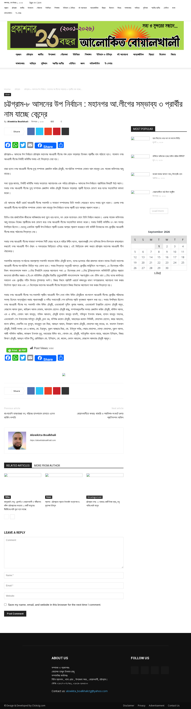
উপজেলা (30, 7)
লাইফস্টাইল (8, 13)
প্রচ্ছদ (6, 7)
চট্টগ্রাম (14, 7)
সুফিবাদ (145, 7)
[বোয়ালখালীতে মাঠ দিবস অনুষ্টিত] (140, 196)
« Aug (157, 272)
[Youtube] (184, 18)
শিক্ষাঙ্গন (57, 7)
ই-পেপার (18, 13)
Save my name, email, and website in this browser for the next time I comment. (54, 604)
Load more (158, 210)
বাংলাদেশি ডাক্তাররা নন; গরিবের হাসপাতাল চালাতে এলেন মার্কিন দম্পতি (29, 415)
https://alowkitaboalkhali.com (43, 440)
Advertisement (156, 705)
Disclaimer (128, 705)
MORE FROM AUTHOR (47, 465)
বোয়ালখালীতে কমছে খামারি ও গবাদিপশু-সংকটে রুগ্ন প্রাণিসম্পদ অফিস (100, 415)
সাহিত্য (137, 7)
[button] (160, 18)
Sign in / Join (35, 2)
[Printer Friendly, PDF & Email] (16, 350)
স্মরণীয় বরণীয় (155, 7)
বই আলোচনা (83, 7)
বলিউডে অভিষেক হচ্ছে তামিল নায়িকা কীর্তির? (168, 156)
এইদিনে (166, 7)
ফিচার (119, 7)
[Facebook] (165, 18)
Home (7, 89)
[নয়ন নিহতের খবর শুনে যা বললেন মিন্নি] (140, 143)
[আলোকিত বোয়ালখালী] (95, 35)
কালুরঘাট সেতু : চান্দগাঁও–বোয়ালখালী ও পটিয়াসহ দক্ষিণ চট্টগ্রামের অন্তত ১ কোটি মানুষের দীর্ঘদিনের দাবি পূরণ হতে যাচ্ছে (22, 505)
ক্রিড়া (104, 7)
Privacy (141, 705)
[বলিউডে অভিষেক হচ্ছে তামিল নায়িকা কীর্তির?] (140, 161)
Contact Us (173, 705)
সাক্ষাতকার (128, 7)
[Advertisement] (95, 77)
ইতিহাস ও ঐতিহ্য (69, 7)
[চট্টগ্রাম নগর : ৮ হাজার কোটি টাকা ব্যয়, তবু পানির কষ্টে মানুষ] (104, 486)
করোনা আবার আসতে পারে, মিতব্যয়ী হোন (167, 174)
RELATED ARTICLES (18, 465)
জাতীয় (22, 7)
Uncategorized (94, 497)
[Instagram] (172, 18)
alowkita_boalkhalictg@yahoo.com (87, 691)
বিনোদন (111, 7)
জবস (173, 7)
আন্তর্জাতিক (94, 7)
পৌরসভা (39, 7)
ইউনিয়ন (48, 7)
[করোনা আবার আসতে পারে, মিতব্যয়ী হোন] (140, 178)
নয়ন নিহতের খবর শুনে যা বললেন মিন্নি (166, 138)
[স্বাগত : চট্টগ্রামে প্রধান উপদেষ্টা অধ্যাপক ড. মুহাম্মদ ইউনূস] (63, 486)
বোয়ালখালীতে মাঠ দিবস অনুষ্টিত (164, 192)
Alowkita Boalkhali (17, 121)
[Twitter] (178, 18)
